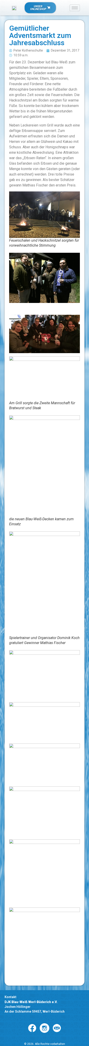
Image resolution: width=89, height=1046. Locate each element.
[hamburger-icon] (75, 8)
